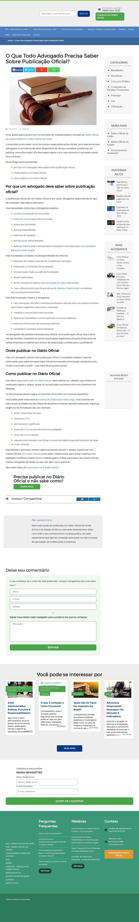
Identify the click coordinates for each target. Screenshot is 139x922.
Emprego (116, 95)
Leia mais (27, 731)
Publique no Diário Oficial (107, 16)
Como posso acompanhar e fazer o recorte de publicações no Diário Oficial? (52, 853)
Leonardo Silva (44, 520)
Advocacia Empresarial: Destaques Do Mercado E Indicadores (115, 709)
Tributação (116, 106)
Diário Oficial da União (40, 139)
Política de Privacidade (17, 876)
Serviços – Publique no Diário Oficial (102, 29)
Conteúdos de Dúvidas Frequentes (16, 689)
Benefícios (116, 76)
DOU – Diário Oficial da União (16, 29)
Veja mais (69, 748)
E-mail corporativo (24, 786)
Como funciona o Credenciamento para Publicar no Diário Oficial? (52, 842)
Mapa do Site (12, 883)
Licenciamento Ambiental (72, 29)
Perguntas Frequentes (21, 35)
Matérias (122, 29)
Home (10, 40)
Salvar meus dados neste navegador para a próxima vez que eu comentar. (48, 617)
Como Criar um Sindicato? (50, 833)
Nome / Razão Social (25, 777)
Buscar (84, 14)
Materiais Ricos (13, 873)
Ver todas (45, 871)
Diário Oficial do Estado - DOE (44, 29)
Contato (36, 35)
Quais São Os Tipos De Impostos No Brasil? (85, 706)
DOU (8, 860)
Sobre (7, 35)
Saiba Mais (26, 487)
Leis (113, 101)
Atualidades (117, 70)
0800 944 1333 (111, 10)
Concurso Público (120, 81)
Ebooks (131, 29)
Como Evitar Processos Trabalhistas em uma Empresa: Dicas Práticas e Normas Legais (85, 840)
